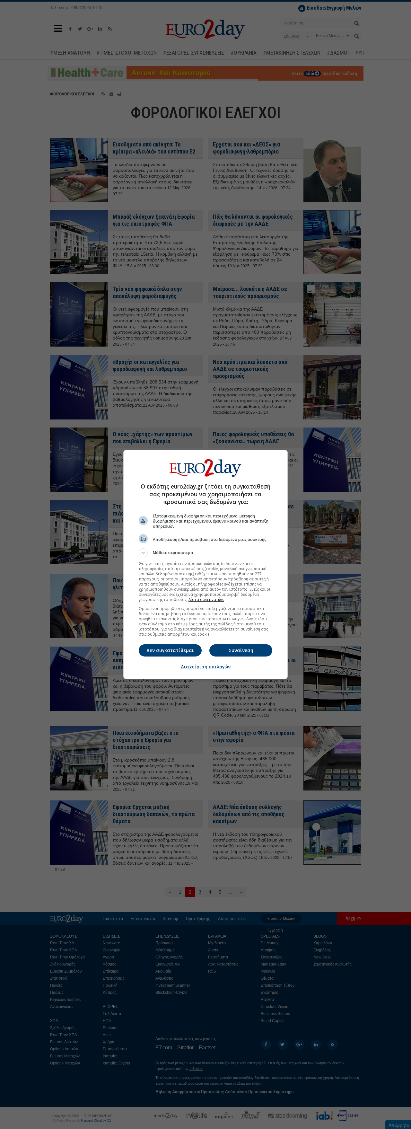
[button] (205, 552)
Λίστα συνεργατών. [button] (206, 599)
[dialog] (205, 564)
